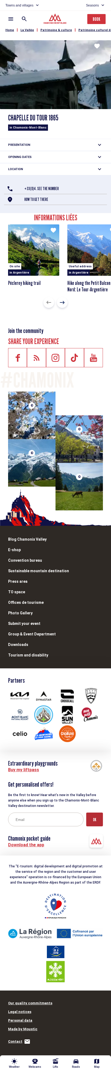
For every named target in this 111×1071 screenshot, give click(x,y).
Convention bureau (25, 560)
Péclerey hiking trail (24, 283)
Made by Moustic (22, 1029)
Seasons (92, 5)
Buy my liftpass (23, 769)
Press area (17, 581)
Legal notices (19, 1012)
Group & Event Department (32, 634)
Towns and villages (19, 5)
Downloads (18, 644)
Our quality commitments (30, 1003)
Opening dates (20, 157)
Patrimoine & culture (56, 30)
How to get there (36, 199)
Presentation (19, 145)
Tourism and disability (28, 655)
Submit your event (24, 623)
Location (15, 169)
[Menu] (10, 19)
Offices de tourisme (26, 602)
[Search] (24, 19)
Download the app (26, 844)
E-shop (14, 550)
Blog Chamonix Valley (27, 539)
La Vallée (27, 30)
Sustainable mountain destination (38, 571)
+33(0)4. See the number (41, 188)
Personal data (20, 1020)
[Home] (56, 19)
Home (9, 30)
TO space (16, 592)
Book (96, 19)
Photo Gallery (20, 613)
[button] (48, 302)
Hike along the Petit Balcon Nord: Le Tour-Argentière (88, 286)
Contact (15, 1041)
